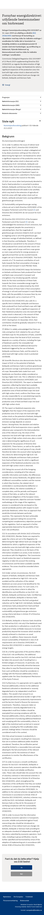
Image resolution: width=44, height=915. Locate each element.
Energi (7, 85)
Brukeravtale (24, 901)
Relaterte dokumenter (9, 113)
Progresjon (6, 97)
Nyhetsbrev (7, 897)
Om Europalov (18, 897)
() (34, 210)
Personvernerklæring (10, 901)
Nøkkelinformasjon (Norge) (11, 109)
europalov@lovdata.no (34, 910)
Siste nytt (8, 121)
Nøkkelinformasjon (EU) (10, 101)
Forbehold (29, 897)
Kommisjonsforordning (12, 125)
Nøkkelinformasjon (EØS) (10, 105)
